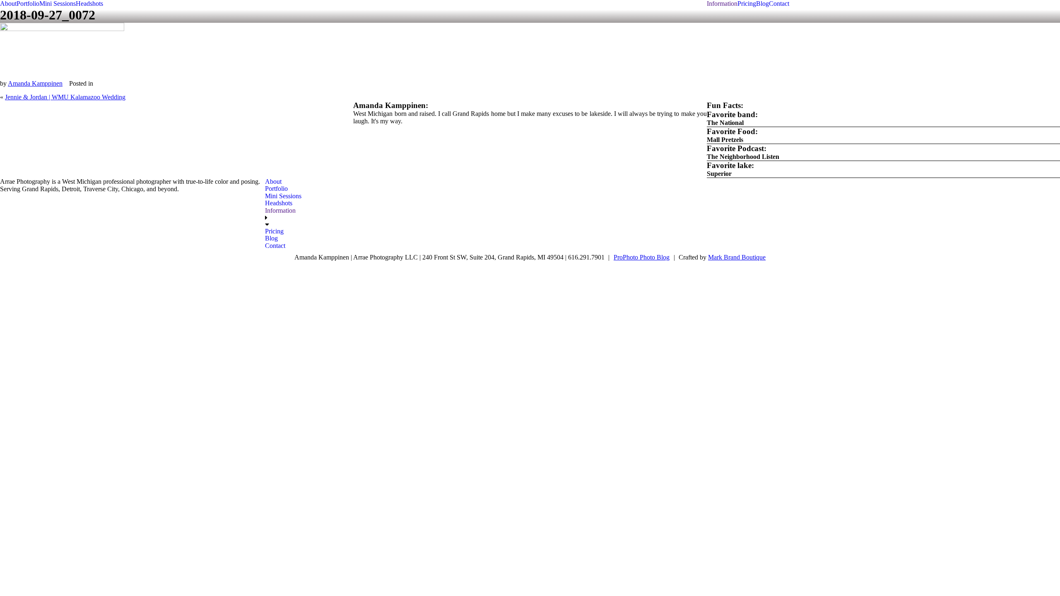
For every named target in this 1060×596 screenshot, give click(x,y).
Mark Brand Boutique (737, 257)
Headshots (89, 3)
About (8, 3)
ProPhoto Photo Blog (642, 257)
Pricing (746, 3)
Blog (762, 3)
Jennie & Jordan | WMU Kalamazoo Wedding (65, 97)
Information (722, 3)
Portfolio (28, 3)
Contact (779, 3)
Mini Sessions (57, 3)
